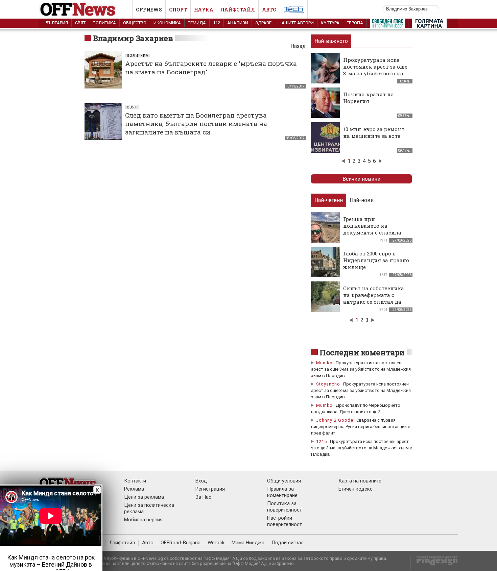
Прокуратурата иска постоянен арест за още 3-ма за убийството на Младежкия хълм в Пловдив (375, 73)
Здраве (263, 22)
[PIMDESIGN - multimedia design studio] (434, 563)
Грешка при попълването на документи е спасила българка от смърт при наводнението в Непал (375, 232)
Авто (269, 9)
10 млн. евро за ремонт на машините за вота (373, 132)
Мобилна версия (143, 520)
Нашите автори (296, 22)
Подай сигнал (287, 543)
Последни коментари (362, 352)
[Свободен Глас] (387, 25)
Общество (134, 22)
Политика (104, 22)
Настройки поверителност (284, 521)
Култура (330, 22)
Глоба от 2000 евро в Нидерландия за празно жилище (376, 260)
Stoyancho (328, 384)
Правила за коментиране (282, 492)
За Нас (203, 497)
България (57, 22)
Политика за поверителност (284, 506)
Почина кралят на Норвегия (368, 97)
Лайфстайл (237, 9)
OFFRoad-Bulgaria (180, 543)
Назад (298, 46)
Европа (355, 22)
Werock (216, 543)
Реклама (134, 489)
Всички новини (361, 179)
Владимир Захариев (133, 38)
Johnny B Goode (334, 420)
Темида (197, 22)
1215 (321, 441)
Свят (80, 22)
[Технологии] (293, 11)
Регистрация (210, 489)
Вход (201, 481)
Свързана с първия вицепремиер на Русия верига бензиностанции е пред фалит (360, 427)
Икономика (167, 22)
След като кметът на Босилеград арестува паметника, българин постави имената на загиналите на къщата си (196, 123)
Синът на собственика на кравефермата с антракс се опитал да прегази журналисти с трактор (374, 302)
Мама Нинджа (248, 543)
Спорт (178, 9)
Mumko (324, 362)
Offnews (149, 9)
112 (216, 22)
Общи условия (284, 481)
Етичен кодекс (355, 489)
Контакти (135, 481)
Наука (203, 9)
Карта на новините (359, 481)
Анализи (237, 22)
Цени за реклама (144, 497)
